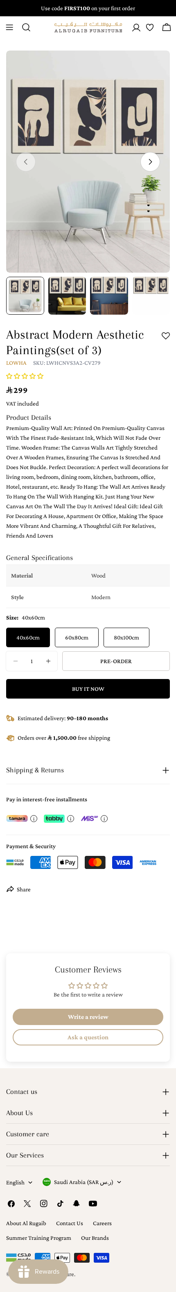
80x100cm (126, 637)
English (15, 1182)
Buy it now (88, 689)
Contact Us (69, 1223)
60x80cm (76, 637)
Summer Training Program (38, 1238)
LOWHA (16, 362)
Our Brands (95, 1238)
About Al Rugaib (26, 1223)
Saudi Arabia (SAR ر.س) (83, 1182)
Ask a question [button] (88, 1037)
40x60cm (28, 637)
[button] (24, 376)
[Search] (26, 27)
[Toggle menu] (9, 27)
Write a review (88, 1016)
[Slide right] (150, 162)
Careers (102, 1223)
